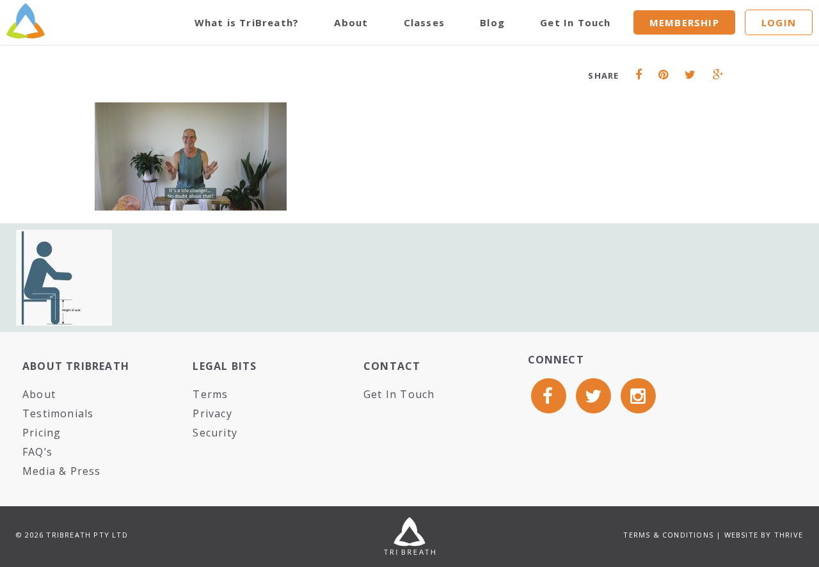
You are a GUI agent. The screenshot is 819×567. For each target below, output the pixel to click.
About (351, 22)
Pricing (41, 433)
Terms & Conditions (668, 534)
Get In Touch (575, 22)
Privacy (212, 413)
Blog (492, 22)
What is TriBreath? (247, 22)
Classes (424, 22)
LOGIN (778, 22)
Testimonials (57, 413)
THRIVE (788, 534)
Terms (210, 394)
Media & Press (61, 471)
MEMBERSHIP (684, 22)
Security (215, 433)
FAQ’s (37, 452)
